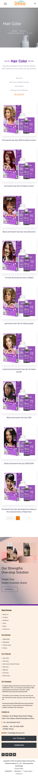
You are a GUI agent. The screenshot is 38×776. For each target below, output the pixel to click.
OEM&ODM (19, 745)
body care (19, 697)
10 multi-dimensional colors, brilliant (19, 278)
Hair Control (19, 86)
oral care (25, 697)
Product (5, 617)
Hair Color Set (19, 94)
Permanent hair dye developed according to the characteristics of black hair (19, 510)
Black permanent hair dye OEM (19, 417)
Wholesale (6, 642)
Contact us (6, 629)
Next (29, 518)
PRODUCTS (23, 31)
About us (5, 614)
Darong (15, 686)
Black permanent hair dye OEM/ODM (19, 463)
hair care (27, 695)
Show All (19, 78)
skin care (22, 695)
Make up (5, 670)
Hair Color (6, 658)
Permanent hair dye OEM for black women (19, 140)
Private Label (7, 645)
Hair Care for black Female (16, 33)
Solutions (6, 620)
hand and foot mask (10, 697)
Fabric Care (6, 675)
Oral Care (6, 673)
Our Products (6, 654)
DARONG (14, 31)
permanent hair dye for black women (19, 186)
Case (4, 623)
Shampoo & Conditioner (19, 90)
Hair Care (6, 661)
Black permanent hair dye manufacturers (19, 232)
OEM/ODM (6, 639)
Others (5, 648)
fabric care (32, 697)
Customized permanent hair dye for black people (19, 370)
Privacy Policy (18, 768)
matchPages (19, 766)
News (4, 626)
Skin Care (6, 667)
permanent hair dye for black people (19, 323)
